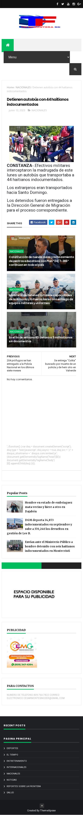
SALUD (10, 792)
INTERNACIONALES (16, 767)
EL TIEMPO (12, 754)
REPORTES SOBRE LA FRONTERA (24, 786)
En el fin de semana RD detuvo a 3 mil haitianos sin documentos (41, 339)
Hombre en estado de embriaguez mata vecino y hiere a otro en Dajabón (48, 507)
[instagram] (74, 4)
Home (10, 87)
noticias (12, 780)
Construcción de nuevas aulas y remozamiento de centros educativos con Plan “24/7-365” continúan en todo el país (41, 261)
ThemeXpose (48, 810)
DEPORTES (12, 748)
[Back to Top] (42, 806)
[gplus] (79, 4)
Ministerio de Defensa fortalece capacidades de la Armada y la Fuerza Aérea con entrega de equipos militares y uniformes (41, 299)
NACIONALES (23, 87)
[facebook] (57, 4)
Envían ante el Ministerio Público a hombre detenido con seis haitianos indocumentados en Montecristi (50, 546)
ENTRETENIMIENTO (17, 761)
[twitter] (63, 4)
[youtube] (68, 4)
